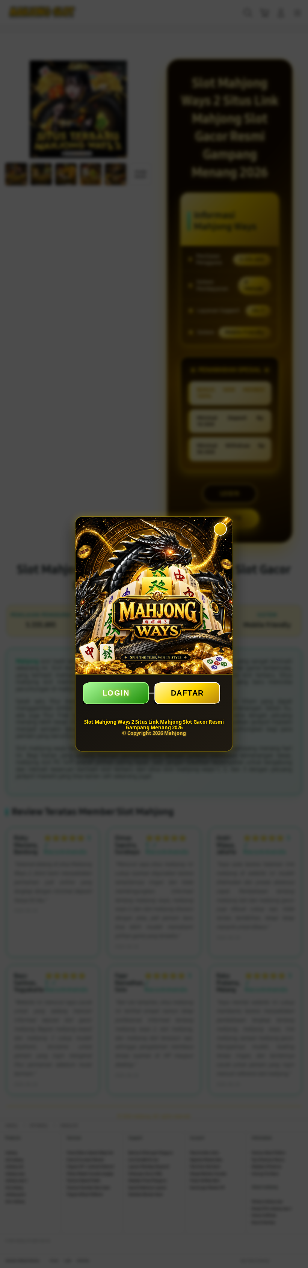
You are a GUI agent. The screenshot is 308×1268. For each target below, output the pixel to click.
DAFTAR (187, 693)
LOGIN (116, 693)
